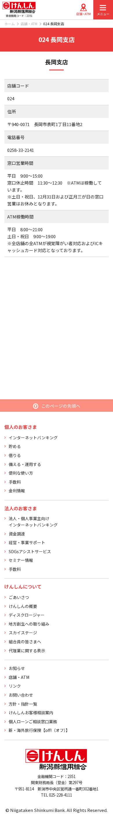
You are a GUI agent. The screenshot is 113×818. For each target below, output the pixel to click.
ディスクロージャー (27, 615)
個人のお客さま (20, 426)
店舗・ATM (29, 23)
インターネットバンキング (33, 437)
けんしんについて (22, 586)
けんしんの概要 (23, 606)
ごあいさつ (19, 597)
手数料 (15, 482)
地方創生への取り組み (29, 624)
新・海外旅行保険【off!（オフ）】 (39, 730)
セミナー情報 (21, 560)
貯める (15, 446)
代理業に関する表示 (27, 650)
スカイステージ (23, 632)
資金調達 (17, 534)
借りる (15, 455)
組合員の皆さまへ (25, 641)
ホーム (9, 23)
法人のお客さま (20, 508)
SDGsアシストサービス (30, 551)
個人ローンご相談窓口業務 (33, 721)
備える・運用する (25, 464)
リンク (15, 686)
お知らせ (17, 668)
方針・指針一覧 (23, 704)
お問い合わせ (21, 695)
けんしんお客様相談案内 (31, 712)
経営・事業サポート (27, 542)
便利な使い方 (21, 473)
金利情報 (17, 490)
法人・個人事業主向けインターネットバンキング (33, 521)
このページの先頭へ (60, 406)
